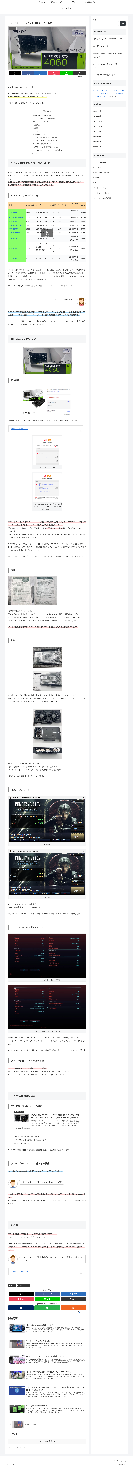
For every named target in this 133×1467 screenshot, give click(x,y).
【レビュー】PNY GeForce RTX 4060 (108, 39)
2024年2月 (97, 111)
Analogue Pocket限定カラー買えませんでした (108, 65)
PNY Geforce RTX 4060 (41, 122)
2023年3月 (97, 142)
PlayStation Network (101, 173)
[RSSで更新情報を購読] (73, 1307)
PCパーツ (13, 1285)
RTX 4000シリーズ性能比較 (45, 118)
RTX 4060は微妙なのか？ (42, 144)
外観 (36, 131)
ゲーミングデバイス (101, 193)
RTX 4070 (13, 238)
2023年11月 (98, 121)
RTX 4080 (13, 221)
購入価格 (38, 125)
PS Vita (96, 178)
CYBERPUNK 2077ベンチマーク (46, 137)
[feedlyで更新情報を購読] (47, 1307)
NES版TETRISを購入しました (105, 46)
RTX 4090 (13, 212)
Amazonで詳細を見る (19, 429)
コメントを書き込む (47, 1441)
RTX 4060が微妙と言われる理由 (46, 147)
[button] (79, 73)
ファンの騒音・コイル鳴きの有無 (47, 141)
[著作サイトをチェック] (21, 1307)
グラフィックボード (24, 1285)
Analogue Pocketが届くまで (104, 75)
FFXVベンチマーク (42, 134)
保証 (36, 128)
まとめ (35, 153)
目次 (44, 111)
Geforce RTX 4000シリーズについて (46, 115)
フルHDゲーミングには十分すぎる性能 (48, 150)
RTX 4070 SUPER (16, 233)
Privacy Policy (121, 1461)
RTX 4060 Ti (14, 248)
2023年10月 (98, 126)
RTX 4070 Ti (14, 229)
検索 (94, 20)
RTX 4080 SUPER (16, 217)
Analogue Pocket (100, 162)
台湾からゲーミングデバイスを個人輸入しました (109, 55)
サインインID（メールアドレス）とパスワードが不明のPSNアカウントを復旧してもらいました (109, 93)
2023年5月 (97, 132)
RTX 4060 (13, 258)
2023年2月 (97, 147)
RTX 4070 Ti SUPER (17, 225)
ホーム (113, 1461)
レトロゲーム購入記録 (102, 198)
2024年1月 (97, 116)
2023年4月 (97, 137)
